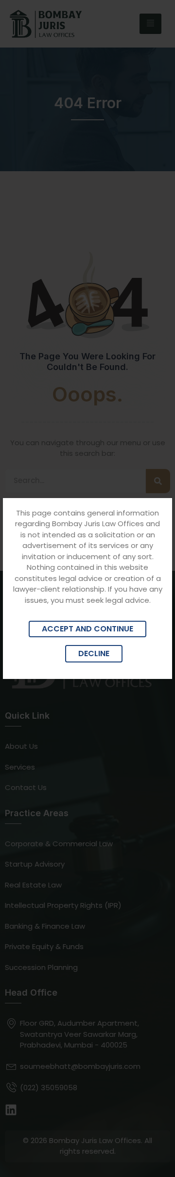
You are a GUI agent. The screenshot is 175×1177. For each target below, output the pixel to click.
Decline (93, 653)
